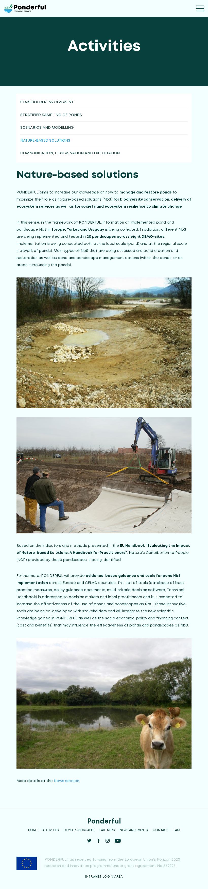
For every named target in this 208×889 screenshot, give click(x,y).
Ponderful (104, 821)
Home (32, 830)
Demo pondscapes (79, 830)
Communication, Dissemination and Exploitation (70, 153)
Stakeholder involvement (47, 102)
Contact (161, 830)
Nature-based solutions (45, 140)
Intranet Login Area (104, 876)
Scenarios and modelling (47, 127)
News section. (67, 781)
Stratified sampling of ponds (51, 115)
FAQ (177, 830)
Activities (50, 830)
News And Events (134, 830)
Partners (107, 830)
